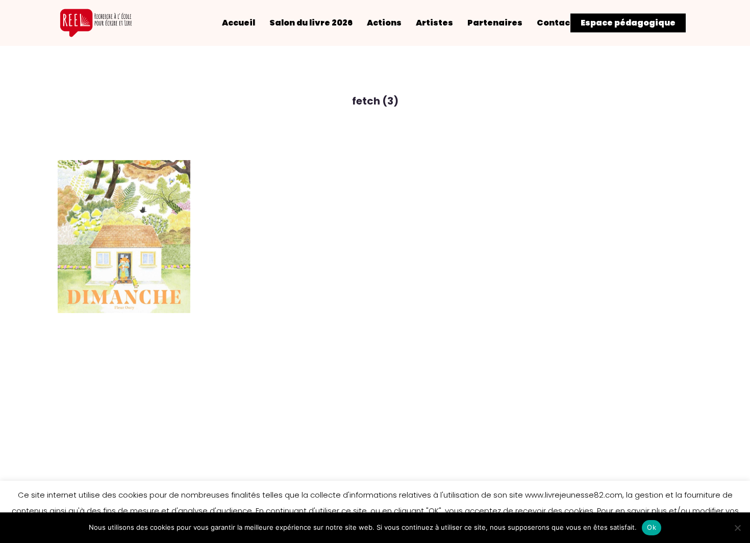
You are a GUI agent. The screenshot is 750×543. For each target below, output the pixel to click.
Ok (651, 527)
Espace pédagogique (628, 23)
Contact (555, 23)
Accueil (238, 23)
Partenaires (494, 23)
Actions (384, 23)
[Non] (737, 528)
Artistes (434, 23)
